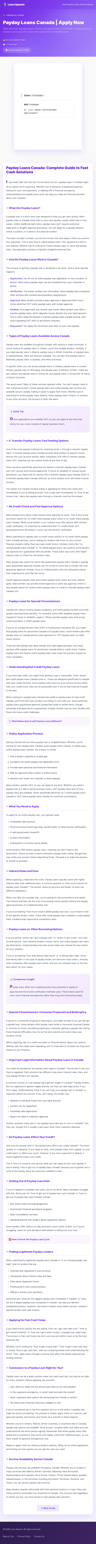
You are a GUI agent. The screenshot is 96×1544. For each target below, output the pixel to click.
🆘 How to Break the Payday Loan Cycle (29, 1239)
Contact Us (39, 1536)
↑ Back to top (48, 1508)
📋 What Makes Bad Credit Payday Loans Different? (35, 721)
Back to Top (8, 1536)
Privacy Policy (24, 1536)
